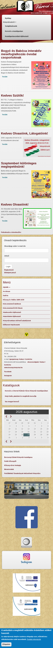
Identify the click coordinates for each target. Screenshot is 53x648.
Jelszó (6, 256)
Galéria (5, 295)
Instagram (8, 376)
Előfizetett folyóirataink (11, 325)
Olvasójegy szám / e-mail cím (15, 246)
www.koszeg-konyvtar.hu (13, 367)
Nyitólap (8, 18)
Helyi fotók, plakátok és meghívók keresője (20, 396)
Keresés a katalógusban (14, 31)
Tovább (4, 77)
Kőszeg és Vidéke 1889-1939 (13, 300)
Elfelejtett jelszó (10, 273)
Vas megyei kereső (12, 402)
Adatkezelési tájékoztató (12, 312)
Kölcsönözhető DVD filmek (13, 308)
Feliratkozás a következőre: (11, 232)
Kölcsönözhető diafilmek (12, 304)
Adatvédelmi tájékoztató (12, 316)
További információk (34, 639)
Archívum (6, 291)
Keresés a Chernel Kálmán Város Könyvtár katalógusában (26, 391)
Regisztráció (9, 270)
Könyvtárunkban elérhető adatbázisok (17, 321)
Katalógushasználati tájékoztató (16, 36)
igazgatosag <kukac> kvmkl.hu (20, 359)
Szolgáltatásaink (11, 26)
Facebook (7, 372)
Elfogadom (6, 644)
